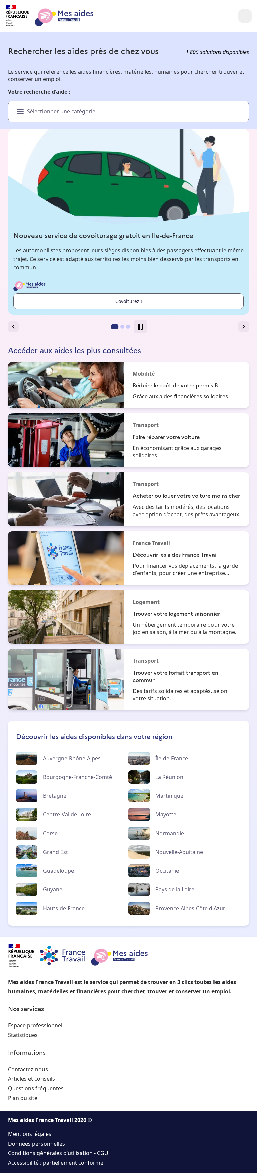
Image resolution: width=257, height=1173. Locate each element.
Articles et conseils (31, 1078)
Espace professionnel (35, 1025)
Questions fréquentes (36, 1088)
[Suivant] (243, 326)
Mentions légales (29, 1134)
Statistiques (23, 1035)
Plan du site (22, 1098)
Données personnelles (36, 1143)
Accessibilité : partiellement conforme (55, 1162)
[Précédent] (13, 326)
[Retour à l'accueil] (55, 16)
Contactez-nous (28, 1069)
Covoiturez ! (128, 301)
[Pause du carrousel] (140, 326)
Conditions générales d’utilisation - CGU (58, 1153)
